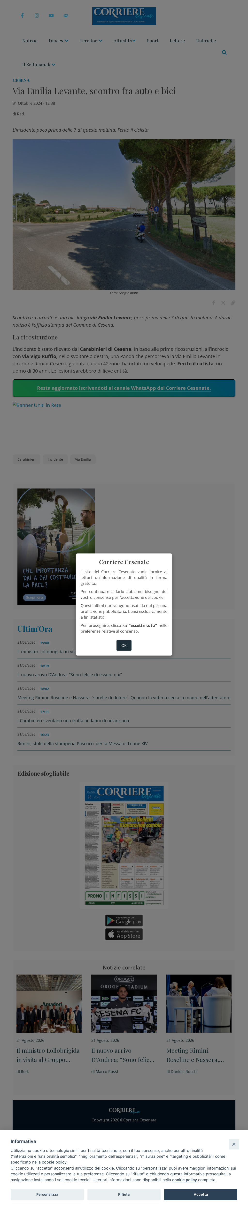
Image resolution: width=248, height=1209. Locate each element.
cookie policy (184, 1179)
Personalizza (47, 1194)
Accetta (201, 1194)
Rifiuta (124, 1194)
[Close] (234, 1144)
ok (124, 645)
